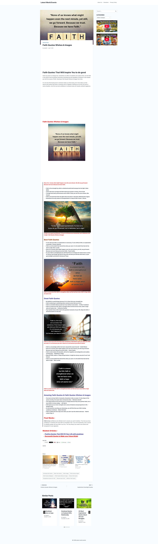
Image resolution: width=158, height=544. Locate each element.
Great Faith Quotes (73, 475)
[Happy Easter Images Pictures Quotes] (82, 459)
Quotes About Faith (61, 478)
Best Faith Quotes (58, 473)
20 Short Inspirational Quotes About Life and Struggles (83, 514)
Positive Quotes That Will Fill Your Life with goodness (64, 434)
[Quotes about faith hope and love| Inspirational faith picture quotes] (50, 459)
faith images (66, 473)
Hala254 (45, 48)
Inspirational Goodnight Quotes (85, 486)
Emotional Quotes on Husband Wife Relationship (66, 513)
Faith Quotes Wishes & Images (61, 475)
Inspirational (46, 42)
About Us (100, 2)
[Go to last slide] (44, 512)
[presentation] (49, 503)
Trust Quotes (61, 464)
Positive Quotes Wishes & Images (49, 486)
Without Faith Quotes (71, 478)
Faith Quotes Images (74, 473)
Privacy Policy (113, 2)
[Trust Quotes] (66, 459)
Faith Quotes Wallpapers (48, 475)
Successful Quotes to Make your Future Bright (61, 436)
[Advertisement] (67, 59)
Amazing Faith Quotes (47, 473)
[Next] (89, 512)
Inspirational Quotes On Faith (49, 478)
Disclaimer (106, 2)
